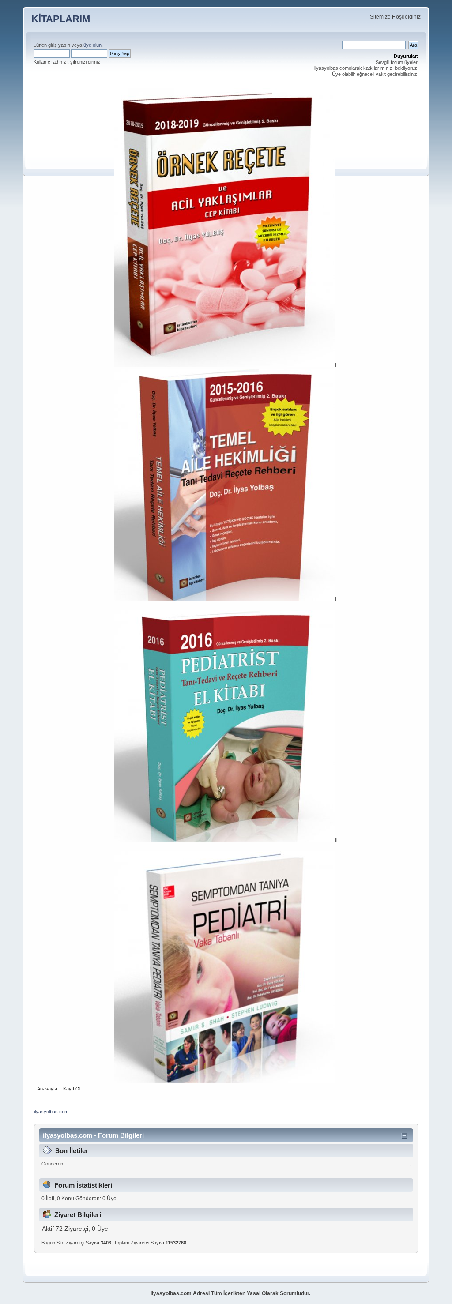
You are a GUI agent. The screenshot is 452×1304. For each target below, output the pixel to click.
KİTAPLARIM (60, 18)
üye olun (92, 45)
